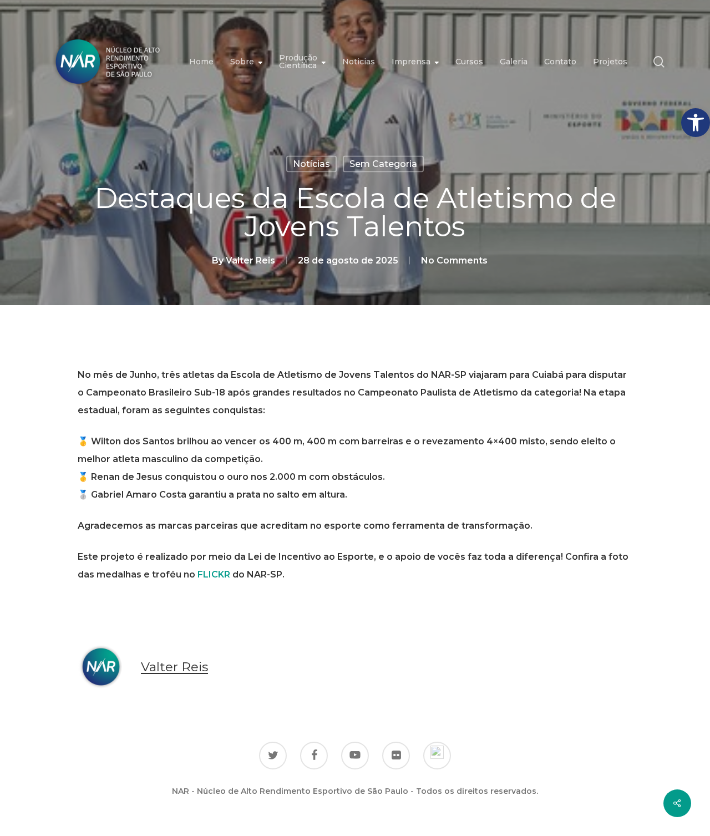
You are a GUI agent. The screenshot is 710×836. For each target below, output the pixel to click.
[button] (695, 122)
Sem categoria (383, 164)
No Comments (454, 260)
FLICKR (213, 574)
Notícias (311, 164)
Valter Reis (250, 260)
